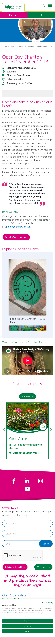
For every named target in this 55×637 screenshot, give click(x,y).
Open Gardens (19, 438)
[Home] (13, 7)
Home (4, 46)
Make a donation (15, 567)
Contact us (43, 567)
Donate (13, 15)
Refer (41, 15)
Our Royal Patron (14, 595)
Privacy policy (47, 602)
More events (27, 396)
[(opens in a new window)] (14, 481)
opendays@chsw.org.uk (18, 226)
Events (12, 46)
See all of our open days (16, 237)
